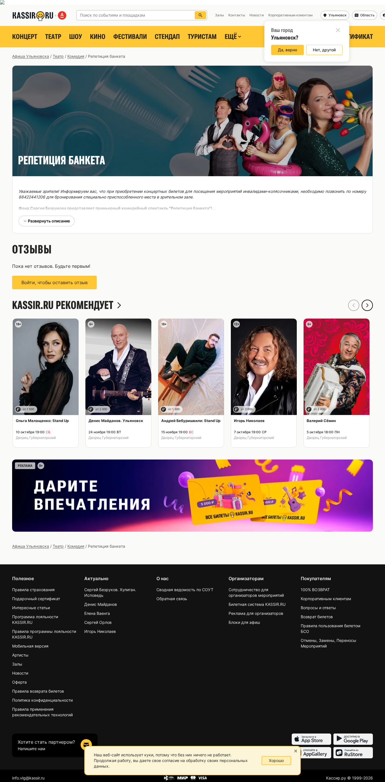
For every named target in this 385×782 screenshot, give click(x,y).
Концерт (24, 37)
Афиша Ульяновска (30, 56)
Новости (20, 673)
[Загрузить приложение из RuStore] (353, 752)
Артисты (20, 655)
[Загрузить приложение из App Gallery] (311, 752)
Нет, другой (324, 49)
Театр (53, 37)
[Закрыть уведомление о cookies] (295, 751)
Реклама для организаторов (256, 613)
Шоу (75, 37)
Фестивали (130, 37)
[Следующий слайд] (367, 305)
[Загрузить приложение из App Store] (311, 739)
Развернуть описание (49, 220)
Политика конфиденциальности (42, 700)
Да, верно (287, 49)
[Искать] (200, 15)
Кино (97, 37)
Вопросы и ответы (318, 607)
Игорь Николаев (100, 631)
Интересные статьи (31, 607)
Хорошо (276, 760)
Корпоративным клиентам (326, 598)
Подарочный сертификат (36, 598)
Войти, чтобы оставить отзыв (54, 282)
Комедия (75, 56)
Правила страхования (33, 589)
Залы (17, 664)
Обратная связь (171, 598)
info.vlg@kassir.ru (28, 778)
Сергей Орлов (98, 622)
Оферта (19, 682)
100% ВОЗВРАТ (315, 589)
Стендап (167, 37)
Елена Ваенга (97, 613)
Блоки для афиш (244, 622)
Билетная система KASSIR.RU (257, 604)
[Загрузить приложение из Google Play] (353, 739)
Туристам (202, 37)
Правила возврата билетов (38, 691)
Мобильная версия (30, 646)
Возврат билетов (317, 616)
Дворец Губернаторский (36, 438)
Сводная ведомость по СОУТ (184, 589)
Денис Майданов (100, 604)
